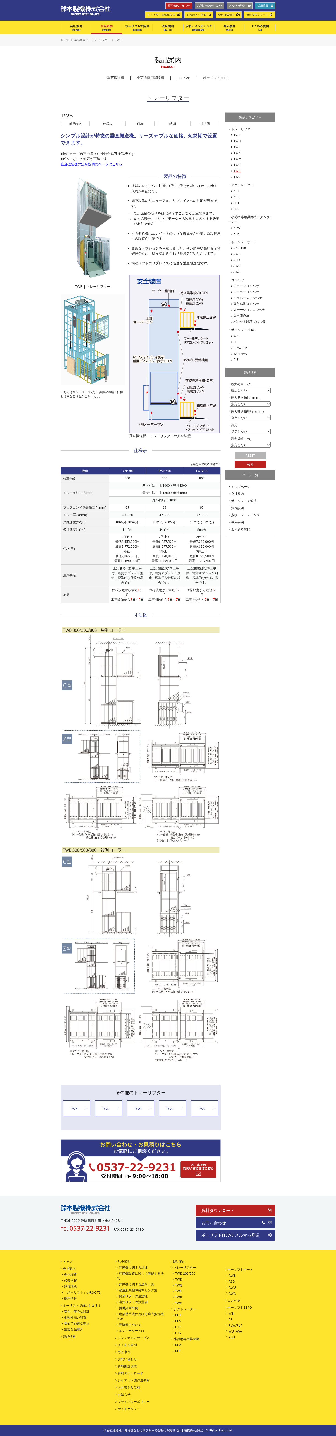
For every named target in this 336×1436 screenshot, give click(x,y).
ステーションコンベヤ (249, 309)
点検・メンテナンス (198, 27)
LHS (236, 208)
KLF (236, 233)
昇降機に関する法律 (133, 1267)
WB (236, 336)
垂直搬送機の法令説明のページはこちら (91, 164)
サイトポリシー (129, 1408)
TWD (237, 141)
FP (235, 341)
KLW (236, 227)
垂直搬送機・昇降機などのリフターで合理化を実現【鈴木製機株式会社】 (156, 1430)
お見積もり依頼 (196, 14)
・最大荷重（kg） (240, 384)
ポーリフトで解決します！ (82, 1305)
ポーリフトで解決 (137, 27)
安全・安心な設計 (77, 1311)
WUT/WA (240, 353)
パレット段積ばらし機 (249, 321)
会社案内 (76, 27)
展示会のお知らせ (179, 5)
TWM (237, 159)
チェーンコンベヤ (246, 286)
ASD (236, 260)
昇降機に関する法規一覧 (136, 1284)
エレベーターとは (131, 1330)
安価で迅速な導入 (77, 1323)
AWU (237, 265)
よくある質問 (260, 27)
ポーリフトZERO (216, 77)
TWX (236, 153)
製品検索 (69, 1336)
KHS (236, 197)
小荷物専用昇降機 (150, 77)
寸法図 (205, 124)
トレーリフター (242, 129)
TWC (236, 176)
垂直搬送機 (115, 77)
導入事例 (229, 27)
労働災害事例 (128, 1308)
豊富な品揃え (73, 1329)
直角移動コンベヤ (246, 303)
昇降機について (130, 1324)
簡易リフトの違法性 (133, 1296)
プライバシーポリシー (134, 1401)
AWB (237, 254)
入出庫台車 (241, 315)
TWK (236, 135)
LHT (236, 203)
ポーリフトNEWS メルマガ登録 (230, 1235)
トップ (67, 1261)
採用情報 (262, 5)
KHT (236, 191)
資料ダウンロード (257, 14)
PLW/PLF (240, 347)
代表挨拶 (70, 1280)
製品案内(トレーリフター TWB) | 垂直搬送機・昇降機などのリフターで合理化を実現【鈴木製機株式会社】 (85, 11)
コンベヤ (183, 77)
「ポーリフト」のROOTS (82, 1292)
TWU (237, 165)
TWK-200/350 (185, 1273)
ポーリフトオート (244, 242)
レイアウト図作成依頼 (161, 14)
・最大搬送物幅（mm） (245, 397)
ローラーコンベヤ (246, 292)
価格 (140, 124)
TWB (237, 170)
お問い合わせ (205, 5)
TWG (237, 147)
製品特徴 (75, 124)
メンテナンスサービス (134, 1338)
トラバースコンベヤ (247, 298)
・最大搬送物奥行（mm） (247, 411)
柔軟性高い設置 (75, 1317)
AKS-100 (239, 248)
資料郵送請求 (226, 14)
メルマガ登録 (237, 5)
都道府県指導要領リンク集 (138, 1290)
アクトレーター (242, 185)
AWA (236, 271)
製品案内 (106, 27)
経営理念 (70, 1286)
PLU (236, 359)
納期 (172, 124)
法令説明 (167, 27)
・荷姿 (232, 425)
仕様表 (107, 124)
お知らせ (124, 1394)
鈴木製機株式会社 (85, 1210)
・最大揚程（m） (240, 439)
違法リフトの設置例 (133, 1302)
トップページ (240, 486)
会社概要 (70, 1274)
